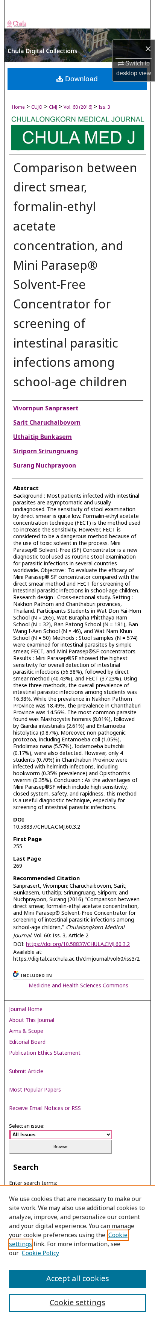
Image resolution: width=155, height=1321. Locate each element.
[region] (77, 1253)
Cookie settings (77, 1303)
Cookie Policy (40, 1253)
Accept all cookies (77, 1279)
